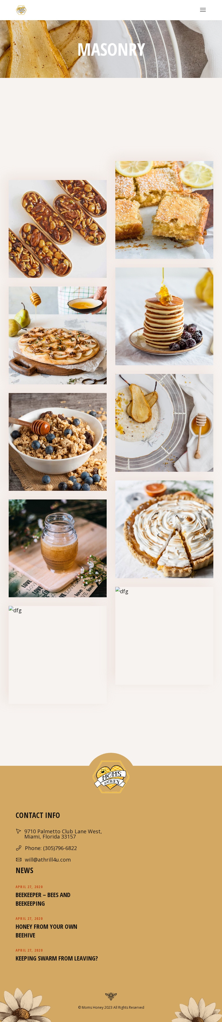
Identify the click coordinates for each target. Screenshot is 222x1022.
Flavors (157, 220)
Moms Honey (92, 1007)
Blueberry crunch (57, 443)
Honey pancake (164, 318)
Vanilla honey (58, 656)
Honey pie (164, 211)
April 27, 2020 (29, 886)
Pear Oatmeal (164, 424)
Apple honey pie (58, 337)
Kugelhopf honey (164, 637)
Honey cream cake (164, 531)
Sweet (177, 327)
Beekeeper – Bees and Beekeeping (43, 898)
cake (51, 239)
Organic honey (58, 550)
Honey (63, 239)
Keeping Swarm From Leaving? (57, 958)
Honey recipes (58, 230)
